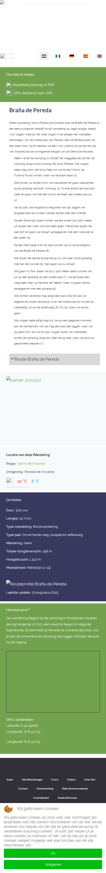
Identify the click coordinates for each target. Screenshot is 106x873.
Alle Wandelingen (32, 779)
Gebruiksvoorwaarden (75, 788)
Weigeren (53, 864)
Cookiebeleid (41, 797)
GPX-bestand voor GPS (33, 93)
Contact (23, 788)
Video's (71, 779)
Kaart (10, 779)
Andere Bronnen (67, 797)
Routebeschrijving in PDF (34, 85)
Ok (53, 853)
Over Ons (89, 779)
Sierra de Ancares (31, 463)
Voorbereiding (45, 788)
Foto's (54, 779)
